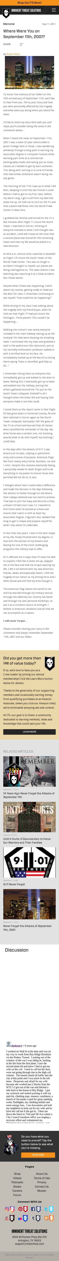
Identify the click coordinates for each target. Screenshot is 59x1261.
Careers (17, 1191)
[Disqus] (29, 995)
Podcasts (17, 1182)
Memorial (9, 24)
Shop (17, 1174)
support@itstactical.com (29, 1244)
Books (17, 1186)
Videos (17, 1178)
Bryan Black (13, 54)
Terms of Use (42, 1178)
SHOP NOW (38, 1155)
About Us (42, 1174)
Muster (41, 1191)
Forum (17, 1195)
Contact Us (42, 1186)
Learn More (29, 732)
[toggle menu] (54, 10)
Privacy (41, 1182)
